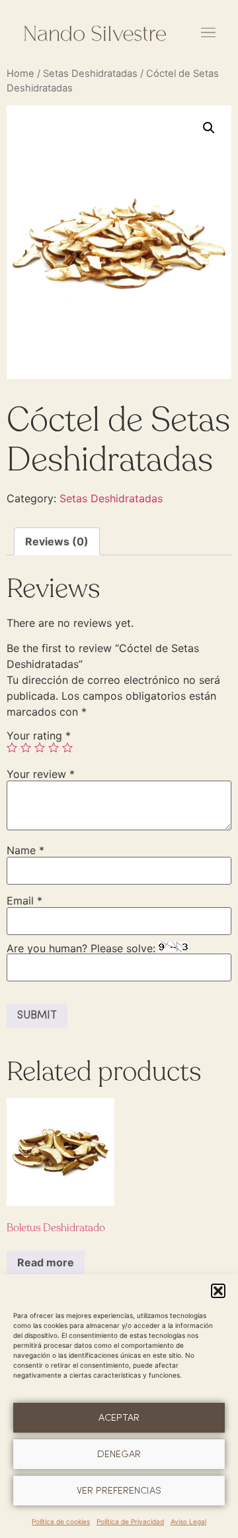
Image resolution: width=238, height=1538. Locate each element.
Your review (41, 774)
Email (24, 900)
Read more (45, 1262)
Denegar (119, 1454)
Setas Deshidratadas (90, 74)
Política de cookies (61, 1521)
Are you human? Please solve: (83, 948)
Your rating (39, 735)
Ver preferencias (119, 1491)
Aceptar (119, 1418)
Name (25, 850)
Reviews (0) (57, 541)
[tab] (57, 541)
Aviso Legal (188, 1521)
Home (20, 74)
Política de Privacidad (130, 1521)
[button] (218, 1290)
